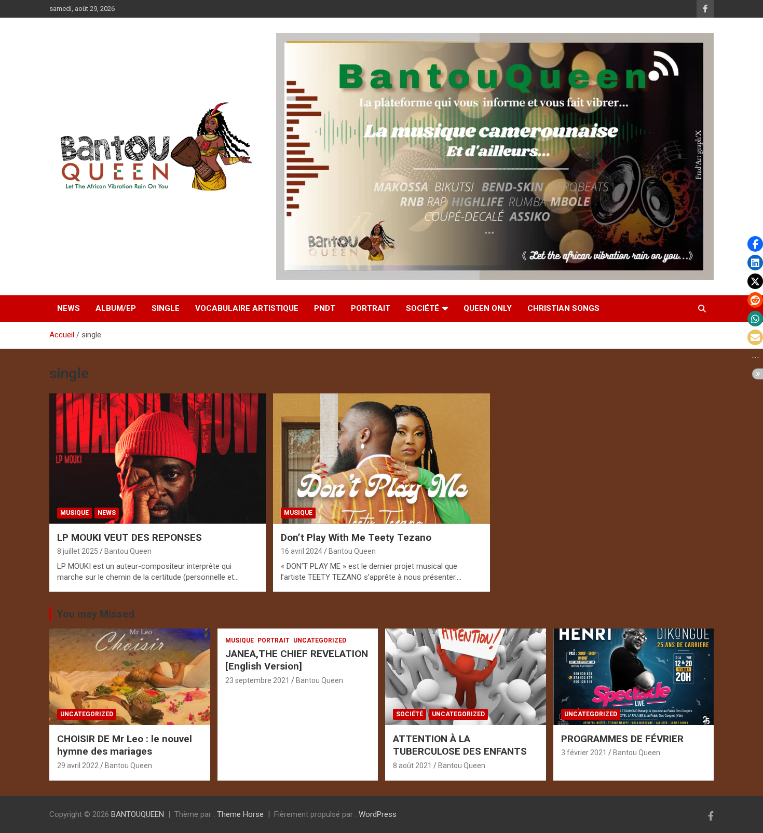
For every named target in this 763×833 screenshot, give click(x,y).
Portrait (370, 308)
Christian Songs (563, 308)
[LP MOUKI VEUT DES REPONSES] (158, 458)
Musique (74, 512)
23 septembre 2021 (257, 680)
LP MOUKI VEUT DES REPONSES (129, 537)
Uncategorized (86, 714)
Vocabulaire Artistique (246, 308)
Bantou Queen (128, 551)
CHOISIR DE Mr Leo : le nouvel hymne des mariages (124, 745)
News (68, 308)
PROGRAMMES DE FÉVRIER (622, 739)
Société (422, 308)
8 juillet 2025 (77, 551)
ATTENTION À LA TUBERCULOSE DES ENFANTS (460, 745)
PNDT (324, 308)
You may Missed (95, 614)
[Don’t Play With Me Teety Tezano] (381, 458)
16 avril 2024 (301, 551)
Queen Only (488, 308)
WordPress (378, 814)
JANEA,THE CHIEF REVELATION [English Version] (296, 660)
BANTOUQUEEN (137, 814)
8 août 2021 (412, 765)
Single (166, 308)
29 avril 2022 (78, 765)
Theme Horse (240, 814)
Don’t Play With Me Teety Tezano (356, 537)
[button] (755, 244)
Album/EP (116, 308)
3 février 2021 (584, 752)
